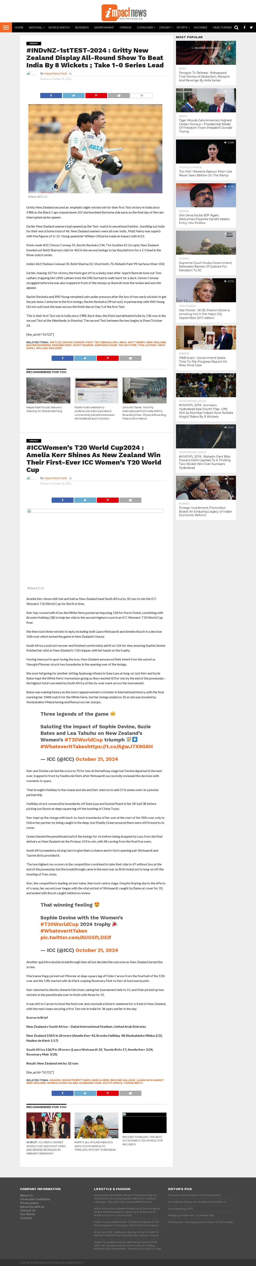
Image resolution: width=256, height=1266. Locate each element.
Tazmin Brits (133, 1082)
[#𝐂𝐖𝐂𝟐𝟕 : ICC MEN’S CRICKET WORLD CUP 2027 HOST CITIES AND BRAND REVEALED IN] (48, 1137)
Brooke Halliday (122, 1080)
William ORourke (49, 348)
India (123, 342)
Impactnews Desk (55, 73)
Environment (104, 27)
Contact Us (28, 1210)
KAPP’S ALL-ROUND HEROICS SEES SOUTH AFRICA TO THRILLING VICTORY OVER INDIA (95, 1146)
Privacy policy (29, 1203)
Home (19, 27)
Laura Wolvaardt (150, 1080)
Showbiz (200, 27)
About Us (26, 1195)
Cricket (164, 27)
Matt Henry (136, 342)
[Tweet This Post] (74, 94)
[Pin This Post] (96, 94)
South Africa (112, 1082)
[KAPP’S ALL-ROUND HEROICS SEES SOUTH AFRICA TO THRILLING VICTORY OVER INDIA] (97, 1137)
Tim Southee (127, 345)
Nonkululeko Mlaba (62, 1082)
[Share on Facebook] (51, 94)
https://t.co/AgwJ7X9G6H (120, 746)
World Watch (59, 27)
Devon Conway (73, 342)
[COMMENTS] (141, 94)
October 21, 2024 (97, 759)
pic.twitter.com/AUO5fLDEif (75, 937)
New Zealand (156, 342)
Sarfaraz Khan (106, 345)
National (35, 27)
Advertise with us (32, 1206)
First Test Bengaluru (102, 342)
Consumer (145, 27)
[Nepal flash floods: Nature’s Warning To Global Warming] (48, 402)
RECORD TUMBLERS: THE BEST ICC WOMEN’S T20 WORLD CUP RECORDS (143, 1140)
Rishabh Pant (62, 345)
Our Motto (27, 1214)
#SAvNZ (55, 1080)
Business (82, 27)
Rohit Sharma (83, 345)
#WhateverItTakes (63, 746)
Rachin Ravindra (38, 345)
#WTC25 (55, 342)
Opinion (125, 27)
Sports (182, 27)
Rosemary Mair (90, 1082)
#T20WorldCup (84, 740)
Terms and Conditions (35, 1199)
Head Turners (223, 27)
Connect (26, 1218)
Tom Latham (147, 345)
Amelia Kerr (100, 1080)
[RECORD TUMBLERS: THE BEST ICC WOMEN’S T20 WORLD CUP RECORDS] (145, 1115)
